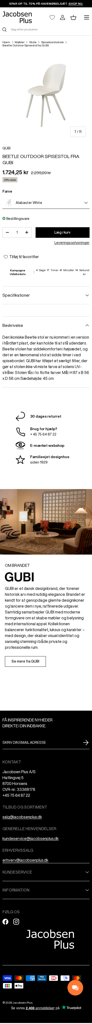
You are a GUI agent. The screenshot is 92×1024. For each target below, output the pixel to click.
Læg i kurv (62, 232)
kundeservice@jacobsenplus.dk (30, 838)
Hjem (6, 42)
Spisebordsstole (52, 42)
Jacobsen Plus (22, 1002)
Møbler (20, 42)
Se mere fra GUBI (25, 661)
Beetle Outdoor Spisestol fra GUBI (25, 45)
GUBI (6, 148)
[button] (73, 17)
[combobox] (46, 29)
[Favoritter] (52, 17)
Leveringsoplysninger (72, 242)
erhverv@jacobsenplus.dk (25, 860)
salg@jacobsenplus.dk (22, 817)
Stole (33, 42)
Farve (7, 191)
